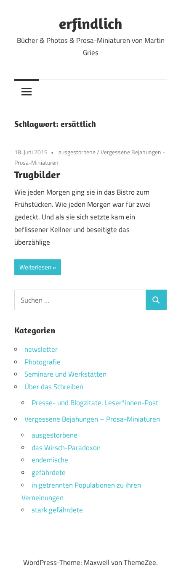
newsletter (41, 349)
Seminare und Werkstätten (65, 374)
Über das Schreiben (53, 386)
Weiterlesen (35, 267)
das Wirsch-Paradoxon (66, 447)
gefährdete (49, 472)
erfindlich (90, 23)
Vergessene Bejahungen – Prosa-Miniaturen (92, 419)
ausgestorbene (77, 152)
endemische (50, 459)
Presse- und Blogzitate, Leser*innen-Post (95, 402)
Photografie (42, 361)
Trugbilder (37, 174)
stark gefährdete (57, 509)
